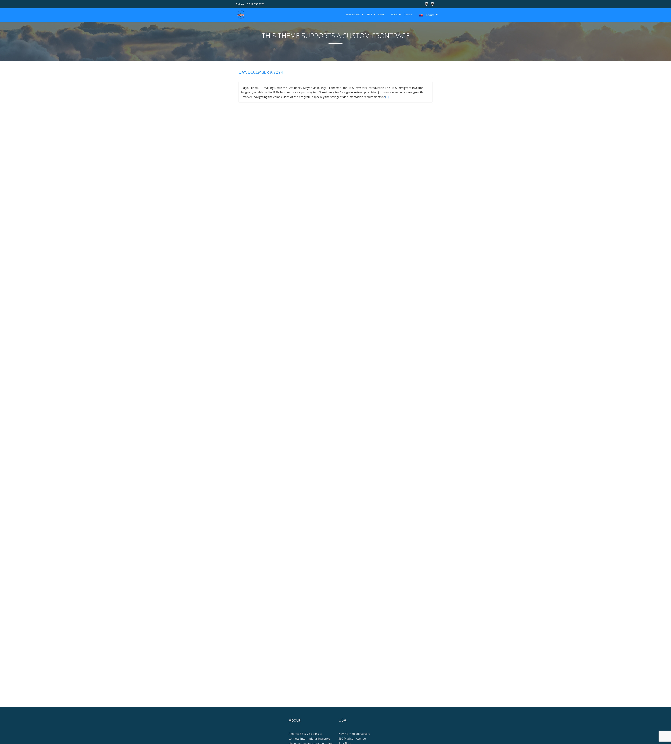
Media (394, 14)
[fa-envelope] (432, 4)
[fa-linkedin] (426, 4)
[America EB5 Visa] (241, 14)
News (381, 14)
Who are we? (353, 14)
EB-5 (369, 14)
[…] (387, 97)
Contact (408, 14)
